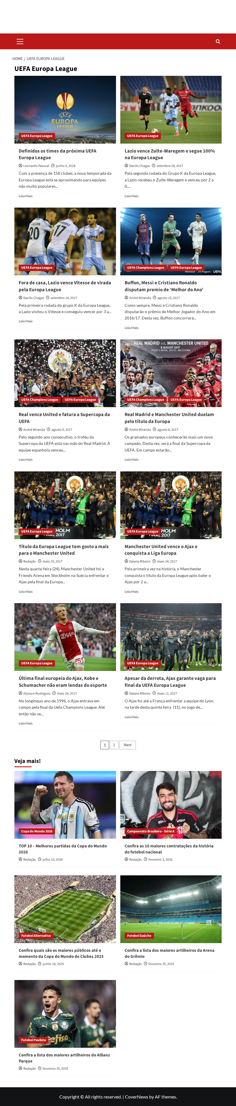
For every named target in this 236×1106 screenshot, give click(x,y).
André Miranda (140, 298)
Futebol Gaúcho (139, 935)
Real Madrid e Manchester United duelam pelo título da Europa (169, 418)
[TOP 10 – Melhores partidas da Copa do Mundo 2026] (65, 805)
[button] (20, 40)
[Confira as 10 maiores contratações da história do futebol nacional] (171, 805)
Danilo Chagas (139, 165)
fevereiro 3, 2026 (160, 859)
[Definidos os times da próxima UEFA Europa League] (65, 110)
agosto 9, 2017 (62, 429)
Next (128, 745)
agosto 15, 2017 (168, 298)
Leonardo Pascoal (36, 165)
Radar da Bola (118, 13)
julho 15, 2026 (53, 859)
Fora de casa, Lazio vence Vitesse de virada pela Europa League (65, 286)
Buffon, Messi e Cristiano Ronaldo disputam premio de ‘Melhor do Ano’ (164, 286)
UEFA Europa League (36, 135)
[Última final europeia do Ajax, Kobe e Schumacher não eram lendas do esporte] (65, 637)
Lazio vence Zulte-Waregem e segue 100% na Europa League (170, 154)
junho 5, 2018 (65, 165)
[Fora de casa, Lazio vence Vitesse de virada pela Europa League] (65, 241)
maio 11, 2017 (167, 693)
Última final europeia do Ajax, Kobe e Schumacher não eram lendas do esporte (63, 682)
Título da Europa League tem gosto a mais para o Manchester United (64, 550)
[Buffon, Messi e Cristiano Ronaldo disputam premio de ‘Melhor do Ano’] (171, 241)
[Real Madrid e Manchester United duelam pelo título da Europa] (171, 373)
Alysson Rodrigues (36, 693)
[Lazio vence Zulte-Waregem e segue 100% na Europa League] (171, 110)
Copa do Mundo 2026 (36, 831)
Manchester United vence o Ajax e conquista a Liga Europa (161, 550)
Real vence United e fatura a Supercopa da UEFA (64, 418)
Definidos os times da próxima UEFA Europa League (57, 154)
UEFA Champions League (145, 267)
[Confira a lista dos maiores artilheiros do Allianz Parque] (65, 1014)
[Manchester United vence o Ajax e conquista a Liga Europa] (171, 505)
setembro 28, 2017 (170, 165)
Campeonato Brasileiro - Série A (150, 831)
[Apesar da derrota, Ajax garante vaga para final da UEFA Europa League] (171, 637)
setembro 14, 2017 (64, 298)
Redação (29, 561)
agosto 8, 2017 (167, 429)
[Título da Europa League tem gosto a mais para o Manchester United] (65, 505)
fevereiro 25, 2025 (161, 964)
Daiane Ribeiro (140, 561)
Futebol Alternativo (36, 935)
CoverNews (136, 1096)
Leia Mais (26, 196)
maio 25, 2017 (52, 561)
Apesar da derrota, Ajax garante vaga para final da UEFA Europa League (170, 682)
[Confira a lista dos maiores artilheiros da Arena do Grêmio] (171, 909)
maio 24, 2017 (167, 561)
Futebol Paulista (33, 1040)
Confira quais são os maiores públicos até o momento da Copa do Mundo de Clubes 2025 (61, 953)
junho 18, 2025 (53, 964)
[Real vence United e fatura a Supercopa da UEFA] (65, 373)
